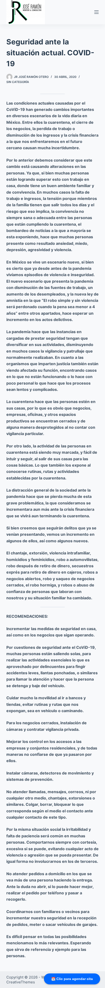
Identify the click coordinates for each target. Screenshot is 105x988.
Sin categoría (17, 82)
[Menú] (96, 12)
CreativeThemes (20, 982)
